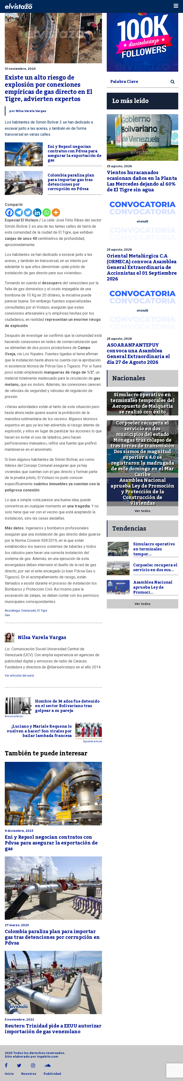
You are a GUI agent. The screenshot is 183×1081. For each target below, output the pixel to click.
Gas (7, 615)
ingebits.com (47, 1056)
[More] (56, 212)
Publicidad (52, 1074)
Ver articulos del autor (19, 675)
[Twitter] (28, 212)
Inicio (9, 1074)
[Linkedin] (37, 212)
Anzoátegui (12, 610)
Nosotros (28, 1074)
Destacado (28, 610)
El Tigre (42, 610)
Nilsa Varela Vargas (31, 111)
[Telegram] (19, 212)
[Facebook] (9, 212)
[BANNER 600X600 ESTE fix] (142, 36)
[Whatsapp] (46, 212)
